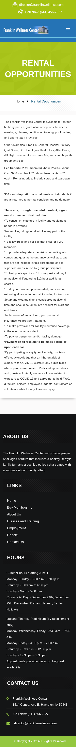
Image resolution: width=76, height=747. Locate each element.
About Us (14, 514)
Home (19, 101)
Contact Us (15, 542)
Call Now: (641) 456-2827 (43, 12)
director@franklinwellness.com (41, 4)
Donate (12, 535)
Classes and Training (23, 521)
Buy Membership (19, 507)
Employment (16, 528)
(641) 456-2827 (38, 714)
